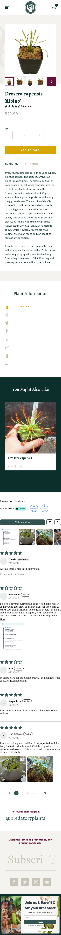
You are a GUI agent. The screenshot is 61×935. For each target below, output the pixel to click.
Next (51, 81)
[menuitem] (30, 7)
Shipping (31, 163)
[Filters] (49, 522)
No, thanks (40, 930)
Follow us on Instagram (26, 811)
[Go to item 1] (9, 537)
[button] (13, 106)
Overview (11, 163)
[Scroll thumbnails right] (57, 537)
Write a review (22, 522)
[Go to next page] (51, 793)
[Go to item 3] (44, 537)
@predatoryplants (25, 818)
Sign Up (40, 922)
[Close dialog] (57, 898)
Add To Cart (30, 150)
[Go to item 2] (27, 537)
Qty (7, 128)
